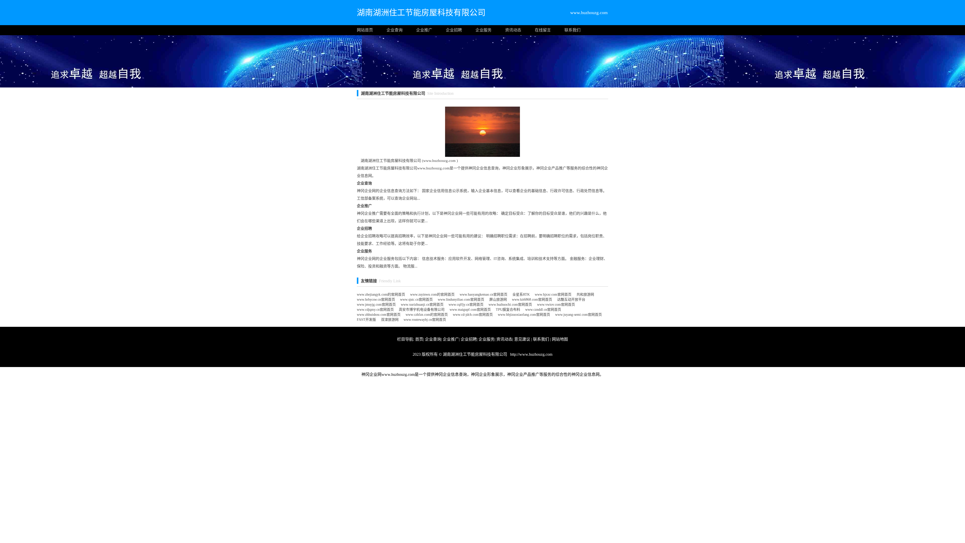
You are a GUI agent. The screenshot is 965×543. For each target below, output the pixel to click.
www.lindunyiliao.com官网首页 (461, 299)
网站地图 (560, 339)
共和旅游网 (585, 294)
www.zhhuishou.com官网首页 (379, 314)
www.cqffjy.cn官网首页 (466, 304)
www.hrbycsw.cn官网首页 (376, 299)
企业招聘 (454, 30)
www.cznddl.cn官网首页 (543, 309)
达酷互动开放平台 (571, 299)
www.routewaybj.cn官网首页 (425, 320)
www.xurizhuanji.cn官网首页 (422, 304)
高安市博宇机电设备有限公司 (422, 309)
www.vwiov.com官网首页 (556, 304)
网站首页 (365, 30)
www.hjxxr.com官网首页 (553, 294)
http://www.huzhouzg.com (530, 354)
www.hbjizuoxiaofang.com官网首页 (524, 314)
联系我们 (572, 30)
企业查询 (395, 30)
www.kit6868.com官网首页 (532, 299)
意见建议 (522, 339)
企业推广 (424, 30)
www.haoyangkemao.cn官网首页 (483, 294)
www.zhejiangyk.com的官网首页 (381, 294)
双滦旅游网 (390, 320)
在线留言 (543, 30)
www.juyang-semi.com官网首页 (578, 314)
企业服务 (483, 30)
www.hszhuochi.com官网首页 (510, 304)
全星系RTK (521, 294)
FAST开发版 (366, 320)
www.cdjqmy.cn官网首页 (375, 309)
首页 (419, 339)
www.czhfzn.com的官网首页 (427, 314)
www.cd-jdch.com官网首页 (473, 314)
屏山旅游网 (498, 299)
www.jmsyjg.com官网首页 (376, 304)
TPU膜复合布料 (508, 309)
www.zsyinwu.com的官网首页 (432, 294)
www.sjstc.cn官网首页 (416, 299)
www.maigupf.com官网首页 (470, 309)
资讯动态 (513, 30)
